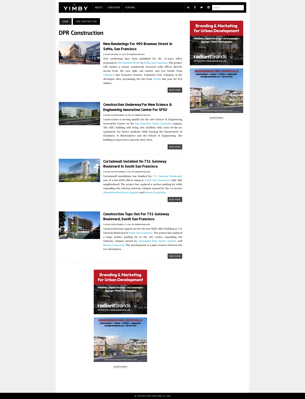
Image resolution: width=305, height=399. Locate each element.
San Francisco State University (153, 123)
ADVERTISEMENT (120, 366)
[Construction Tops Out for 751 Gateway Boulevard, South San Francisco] (79, 236)
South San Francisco (140, 232)
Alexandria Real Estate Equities (121, 192)
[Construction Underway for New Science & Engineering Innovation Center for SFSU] (79, 123)
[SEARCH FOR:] (228, 7)
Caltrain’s (109, 75)
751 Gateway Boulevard (167, 176)
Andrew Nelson (137, 54)
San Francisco (159, 62)
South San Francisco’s (158, 180)
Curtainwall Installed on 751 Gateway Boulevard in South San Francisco (134, 164)
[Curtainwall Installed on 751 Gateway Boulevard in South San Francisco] (79, 179)
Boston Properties (155, 192)
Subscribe (114, 7)
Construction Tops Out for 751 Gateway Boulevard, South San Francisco (136, 216)
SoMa (147, 62)
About (99, 7)
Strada (157, 79)
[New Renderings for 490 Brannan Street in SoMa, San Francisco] (79, 62)
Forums (130, 7)
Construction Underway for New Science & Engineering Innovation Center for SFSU (137, 107)
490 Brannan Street (128, 62)
